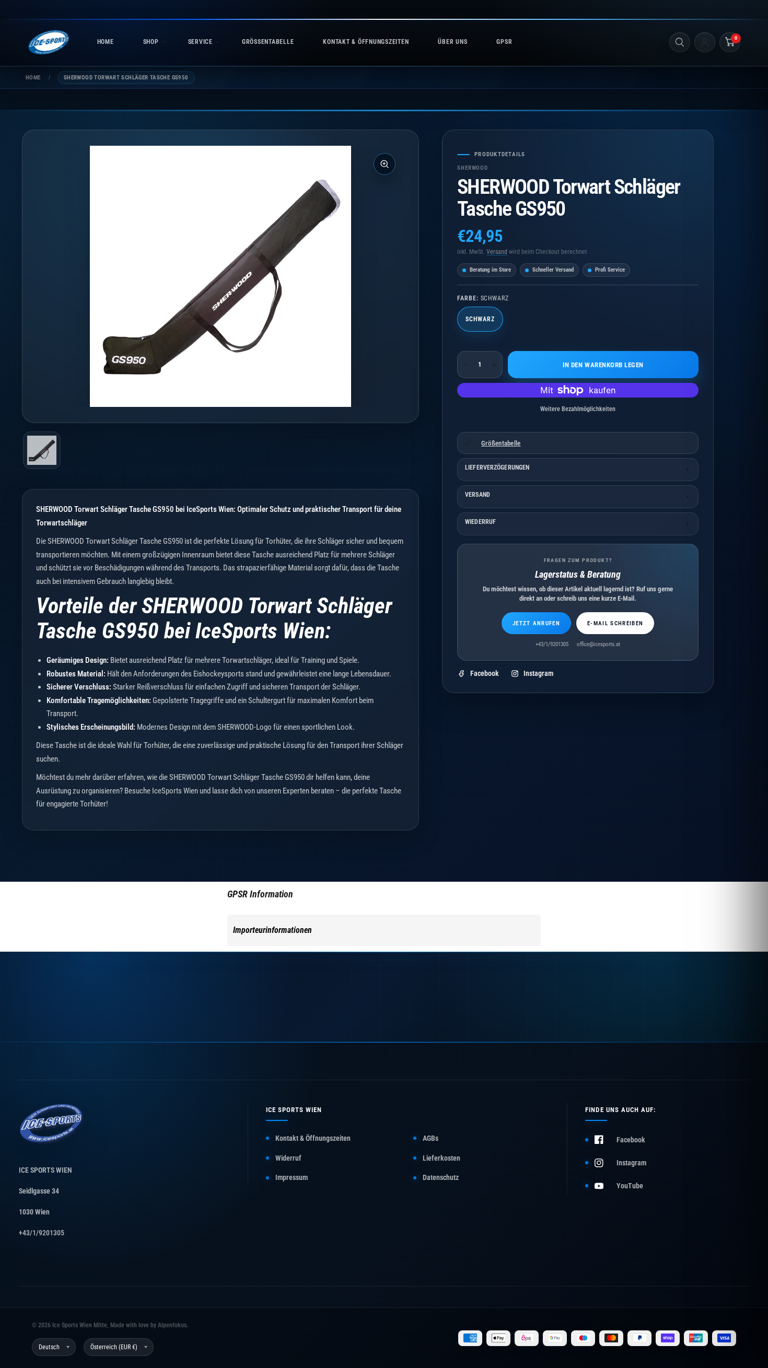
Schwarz (480, 319)
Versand (496, 251)
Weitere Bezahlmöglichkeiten (577, 409)
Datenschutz (441, 1177)
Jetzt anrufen (536, 623)
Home (33, 77)
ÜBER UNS (452, 41)
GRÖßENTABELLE (268, 41)
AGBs (430, 1138)
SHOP (151, 41)
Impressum (291, 1177)
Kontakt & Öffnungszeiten (313, 1138)
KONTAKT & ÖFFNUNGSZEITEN (366, 41)
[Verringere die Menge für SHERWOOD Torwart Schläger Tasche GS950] (465, 365)
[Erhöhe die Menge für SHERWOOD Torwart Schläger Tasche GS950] (494, 365)
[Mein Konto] (704, 42)
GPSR (504, 41)
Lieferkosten (441, 1158)
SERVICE (200, 41)
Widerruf (288, 1158)
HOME (105, 41)
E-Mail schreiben (615, 623)
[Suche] (679, 42)
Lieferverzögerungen (497, 467)
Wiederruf (480, 521)
